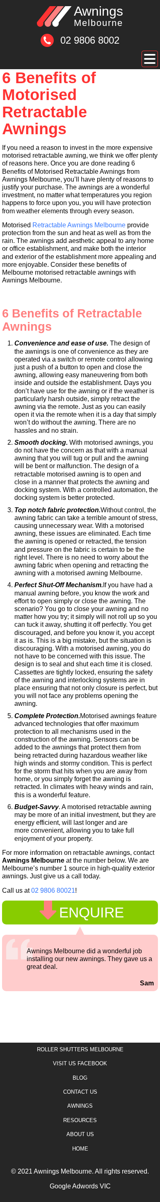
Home (80, 1149)
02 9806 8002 (89, 40)
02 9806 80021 (53, 890)
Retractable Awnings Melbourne (79, 225)
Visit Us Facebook (80, 1063)
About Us (80, 1134)
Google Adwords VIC (80, 1186)
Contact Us (80, 1092)
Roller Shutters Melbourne (80, 1049)
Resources (80, 1120)
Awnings (98, 16)
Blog (80, 1078)
